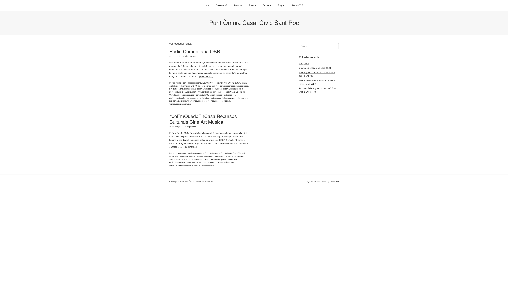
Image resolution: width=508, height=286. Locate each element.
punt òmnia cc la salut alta (180, 91)
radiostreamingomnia (231, 98)
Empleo (281, 5)
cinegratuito (228, 156)
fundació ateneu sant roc (208, 85)
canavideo (208, 156)
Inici (207, 5)
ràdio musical (217, 94)
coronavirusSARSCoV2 (224, 82)
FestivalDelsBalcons (211, 159)
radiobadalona (230, 94)
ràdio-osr (182, 82)
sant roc (244, 98)
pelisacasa (190, 162)
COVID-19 (185, 159)
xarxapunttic (185, 100)
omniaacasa (189, 88)
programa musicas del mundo (207, 88)
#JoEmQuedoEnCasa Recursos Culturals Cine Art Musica (203, 119)
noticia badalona (176, 88)
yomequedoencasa (199, 100)
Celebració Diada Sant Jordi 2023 (315, 67)
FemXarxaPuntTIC (189, 85)
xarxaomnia (174, 100)
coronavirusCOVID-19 (204, 82)
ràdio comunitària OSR (200, 94)
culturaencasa (241, 82)
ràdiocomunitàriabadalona (180, 98)
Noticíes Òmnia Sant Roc (197, 153)
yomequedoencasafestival (219, 100)
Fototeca (267, 5)
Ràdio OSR (297, 5)
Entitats (252, 5)
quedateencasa (183, 94)
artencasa (173, 156)
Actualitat (182, 153)
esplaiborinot (174, 85)
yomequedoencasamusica (180, 103)
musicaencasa (242, 85)
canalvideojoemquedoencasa (191, 156)
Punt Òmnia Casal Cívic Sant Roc (254, 22)
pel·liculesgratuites (177, 162)
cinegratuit (218, 156)
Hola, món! (304, 63)
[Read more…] (206, 76)
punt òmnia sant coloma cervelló (205, 91)
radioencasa (215, 98)
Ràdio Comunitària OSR (194, 51)
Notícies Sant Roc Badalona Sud (222, 153)
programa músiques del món (233, 88)
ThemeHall (334, 181)
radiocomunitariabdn (200, 98)
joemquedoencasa (227, 85)
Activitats (238, 5)
